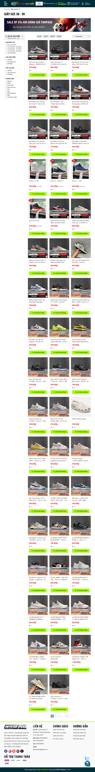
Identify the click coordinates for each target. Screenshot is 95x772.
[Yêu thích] (45, 47)
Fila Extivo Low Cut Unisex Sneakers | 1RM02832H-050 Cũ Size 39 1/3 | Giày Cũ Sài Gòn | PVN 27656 (37, 63)
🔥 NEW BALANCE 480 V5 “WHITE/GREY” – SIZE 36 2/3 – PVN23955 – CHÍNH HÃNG (80, 579)
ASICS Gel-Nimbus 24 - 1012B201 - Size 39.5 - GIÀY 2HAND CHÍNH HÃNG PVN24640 (37, 420)
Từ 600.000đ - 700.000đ (14, 49)
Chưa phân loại (11, 62)
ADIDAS (9, 81)
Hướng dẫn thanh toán (79, 733)
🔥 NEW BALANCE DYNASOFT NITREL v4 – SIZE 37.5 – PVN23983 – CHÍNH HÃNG (80, 539)
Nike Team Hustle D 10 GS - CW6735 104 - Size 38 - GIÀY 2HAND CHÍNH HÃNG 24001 (37, 499)
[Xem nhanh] (45, 43)
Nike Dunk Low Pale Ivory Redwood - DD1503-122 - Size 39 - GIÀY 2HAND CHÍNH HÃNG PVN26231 (37, 341)
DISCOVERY (10, 85)
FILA (8, 89)
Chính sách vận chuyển (59, 733)
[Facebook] (5, 751)
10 (66, 716)
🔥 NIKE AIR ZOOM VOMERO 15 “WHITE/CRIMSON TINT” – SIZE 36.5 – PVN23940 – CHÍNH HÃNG (80, 618)
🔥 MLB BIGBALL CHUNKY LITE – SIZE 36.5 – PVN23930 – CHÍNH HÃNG (37, 658)
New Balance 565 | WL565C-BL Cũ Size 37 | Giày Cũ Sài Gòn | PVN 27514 (37, 103)
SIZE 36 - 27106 (77, 181)
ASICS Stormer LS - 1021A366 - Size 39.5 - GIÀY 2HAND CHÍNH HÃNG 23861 (59, 698)
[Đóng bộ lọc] (22, 36)
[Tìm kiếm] (39, 4)
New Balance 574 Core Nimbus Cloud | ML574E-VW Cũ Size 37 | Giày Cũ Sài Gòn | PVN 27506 (59, 142)
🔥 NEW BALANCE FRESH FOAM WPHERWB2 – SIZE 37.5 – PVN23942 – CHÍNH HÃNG (58, 618)
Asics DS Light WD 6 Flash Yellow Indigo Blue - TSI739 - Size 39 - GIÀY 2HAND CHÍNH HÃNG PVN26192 (59, 341)
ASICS (9, 83)
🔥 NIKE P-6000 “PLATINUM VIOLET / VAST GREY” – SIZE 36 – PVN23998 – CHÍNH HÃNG (59, 499)
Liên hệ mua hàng (39, 75)
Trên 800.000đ (11, 53)
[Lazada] (18, 751)
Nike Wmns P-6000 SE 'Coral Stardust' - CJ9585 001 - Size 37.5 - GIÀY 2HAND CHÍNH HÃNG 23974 (37, 579)
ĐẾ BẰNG (10, 64)
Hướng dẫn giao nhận (79, 736)
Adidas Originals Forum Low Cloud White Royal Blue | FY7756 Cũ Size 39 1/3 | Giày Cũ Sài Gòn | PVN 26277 (37, 301)
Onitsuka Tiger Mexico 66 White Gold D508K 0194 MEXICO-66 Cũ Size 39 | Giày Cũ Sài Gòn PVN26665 (59, 261)
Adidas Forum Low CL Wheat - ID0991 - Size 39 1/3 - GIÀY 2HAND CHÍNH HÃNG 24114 (37, 460)
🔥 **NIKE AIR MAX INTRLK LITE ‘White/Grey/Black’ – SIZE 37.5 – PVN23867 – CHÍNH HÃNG (37, 698)
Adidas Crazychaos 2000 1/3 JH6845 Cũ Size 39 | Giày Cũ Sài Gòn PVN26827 (37, 261)
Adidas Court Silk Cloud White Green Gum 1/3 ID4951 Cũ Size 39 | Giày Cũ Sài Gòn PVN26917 (80, 222)
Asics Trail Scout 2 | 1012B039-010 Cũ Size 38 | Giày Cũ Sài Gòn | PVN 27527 (59, 63)
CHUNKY (9, 60)
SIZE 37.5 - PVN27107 (57, 181)
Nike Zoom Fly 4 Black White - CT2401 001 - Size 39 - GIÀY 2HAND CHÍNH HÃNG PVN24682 (59, 380)
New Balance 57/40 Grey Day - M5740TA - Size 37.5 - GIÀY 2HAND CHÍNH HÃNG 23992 (37, 539)
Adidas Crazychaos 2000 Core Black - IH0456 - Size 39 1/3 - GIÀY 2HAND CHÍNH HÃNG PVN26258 (81, 301)
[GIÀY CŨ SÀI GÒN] (15, 727)
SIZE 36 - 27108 (34, 181)
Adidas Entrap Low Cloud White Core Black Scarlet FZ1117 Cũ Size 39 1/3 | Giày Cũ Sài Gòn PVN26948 (59, 222)
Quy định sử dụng (58, 739)
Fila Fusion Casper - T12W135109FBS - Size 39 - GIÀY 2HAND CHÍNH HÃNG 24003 (80, 460)
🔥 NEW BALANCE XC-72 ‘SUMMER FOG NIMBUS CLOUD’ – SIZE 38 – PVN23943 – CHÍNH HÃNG (36, 618)
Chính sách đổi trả (58, 736)
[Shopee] (13, 751)
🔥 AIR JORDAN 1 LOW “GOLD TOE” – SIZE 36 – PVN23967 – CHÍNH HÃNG (59, 579)
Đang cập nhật (11, 87)
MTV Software (61, 770)
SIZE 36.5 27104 (34, 221)
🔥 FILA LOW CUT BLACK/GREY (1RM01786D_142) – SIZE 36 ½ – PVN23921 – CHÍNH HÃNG (59, 658)
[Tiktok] (22, 751)
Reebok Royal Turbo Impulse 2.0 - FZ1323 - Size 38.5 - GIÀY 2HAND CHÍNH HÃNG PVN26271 (59, 301)
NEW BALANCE (11, 93)
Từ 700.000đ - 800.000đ (14, 51)
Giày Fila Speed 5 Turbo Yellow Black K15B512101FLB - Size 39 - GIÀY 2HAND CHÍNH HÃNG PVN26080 (80, 341)
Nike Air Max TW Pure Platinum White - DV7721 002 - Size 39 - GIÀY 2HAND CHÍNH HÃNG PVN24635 (59, 420)
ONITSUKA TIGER (12, 97)
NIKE (8, 95)
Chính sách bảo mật (58, 729)
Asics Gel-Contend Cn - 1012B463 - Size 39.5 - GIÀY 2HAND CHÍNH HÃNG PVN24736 (37, 380)
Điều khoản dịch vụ (78, 739)
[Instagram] (10, 751)
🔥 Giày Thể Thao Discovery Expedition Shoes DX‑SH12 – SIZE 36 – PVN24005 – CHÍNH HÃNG (59, 460)
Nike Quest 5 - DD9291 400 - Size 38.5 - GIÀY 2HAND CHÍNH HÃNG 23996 (80, 499)
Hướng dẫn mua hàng (79, 729)
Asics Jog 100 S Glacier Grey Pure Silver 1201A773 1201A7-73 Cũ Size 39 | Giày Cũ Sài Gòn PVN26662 (80, 261)
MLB (8, 91)
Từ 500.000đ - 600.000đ (14, 47)
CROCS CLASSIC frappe (79, 419)
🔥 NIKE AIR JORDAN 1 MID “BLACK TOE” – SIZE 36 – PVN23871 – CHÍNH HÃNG (80, 658)
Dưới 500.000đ (11, 45)
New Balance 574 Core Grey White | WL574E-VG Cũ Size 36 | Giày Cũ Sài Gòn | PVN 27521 (80, 63)
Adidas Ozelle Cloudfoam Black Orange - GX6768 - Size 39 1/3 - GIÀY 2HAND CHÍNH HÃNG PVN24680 (80, 380)
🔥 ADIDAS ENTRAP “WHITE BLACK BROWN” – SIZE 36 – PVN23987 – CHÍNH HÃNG (59, 539)
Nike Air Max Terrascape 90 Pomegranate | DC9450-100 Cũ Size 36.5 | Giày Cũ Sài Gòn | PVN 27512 (80, 103)
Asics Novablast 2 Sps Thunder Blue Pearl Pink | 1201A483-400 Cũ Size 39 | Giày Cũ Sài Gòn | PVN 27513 (59, 103)
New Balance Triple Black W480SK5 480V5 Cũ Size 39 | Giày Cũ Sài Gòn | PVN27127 (80, 142)
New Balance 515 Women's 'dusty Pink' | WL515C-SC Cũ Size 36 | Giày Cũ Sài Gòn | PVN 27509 (37, 142)
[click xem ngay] (47, 25)
